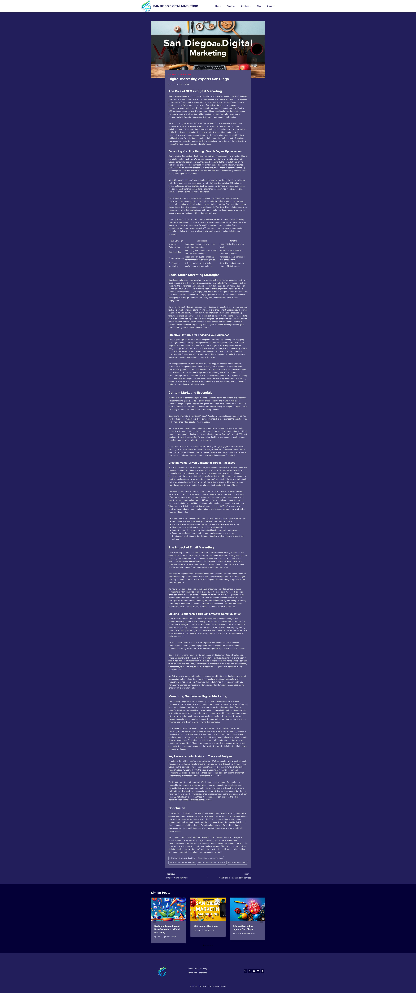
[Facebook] (245, 971)
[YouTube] (258, 971)
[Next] (261, 920)
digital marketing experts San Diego (182, 858)
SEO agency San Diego (206, 926)
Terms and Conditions (197, 973)
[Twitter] (250, 971)
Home (218, 6)
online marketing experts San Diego (182, 862)
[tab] (203, 945)
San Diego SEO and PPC (237, 862)
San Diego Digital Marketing (179, 75)
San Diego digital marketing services (235, 876)
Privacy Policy (201, 969)
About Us (231, 6)
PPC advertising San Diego (176, 876)
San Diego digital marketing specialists (212, 862)
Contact (270, 6)
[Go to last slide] (154, 920)
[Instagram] (254, 971)
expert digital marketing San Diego (210, 858)
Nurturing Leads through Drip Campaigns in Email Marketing (167, 929)
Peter (172, 84)
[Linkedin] (262, 971)
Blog (259, 6)
